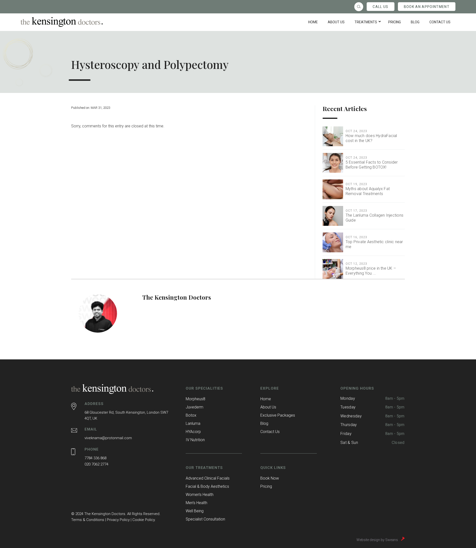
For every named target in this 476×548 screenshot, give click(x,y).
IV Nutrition (195, 439)
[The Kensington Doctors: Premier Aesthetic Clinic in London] (62, 22)
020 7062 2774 (96, 464)
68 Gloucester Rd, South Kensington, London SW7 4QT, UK (126, 415)
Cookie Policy (143, 520)
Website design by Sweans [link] (378, 540)
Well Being (195, 511)
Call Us (380, 7)
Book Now (269, 478)
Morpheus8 (195, 399)
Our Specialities (204, 388)
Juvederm (194, 407)
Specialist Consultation (205, 519)
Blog (264, 423)
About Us (268, 407)
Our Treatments (204, 467)
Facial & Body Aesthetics (207, 486)
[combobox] (358, 6)
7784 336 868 (95, 458)
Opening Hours (357, 388)
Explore (269, 388)
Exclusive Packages (277, 415)
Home (265, 399)
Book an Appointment (426, 7)
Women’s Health (199, 494)
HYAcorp (193, 431)
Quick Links (273, 467)
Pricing (266, 486)
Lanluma (193, 423)
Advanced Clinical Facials (208, 478)
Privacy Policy (118, 520)
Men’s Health (196, 502)
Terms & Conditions (87, 520)
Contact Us (270, 431)
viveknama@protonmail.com (108, 438)
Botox (191, 415)
